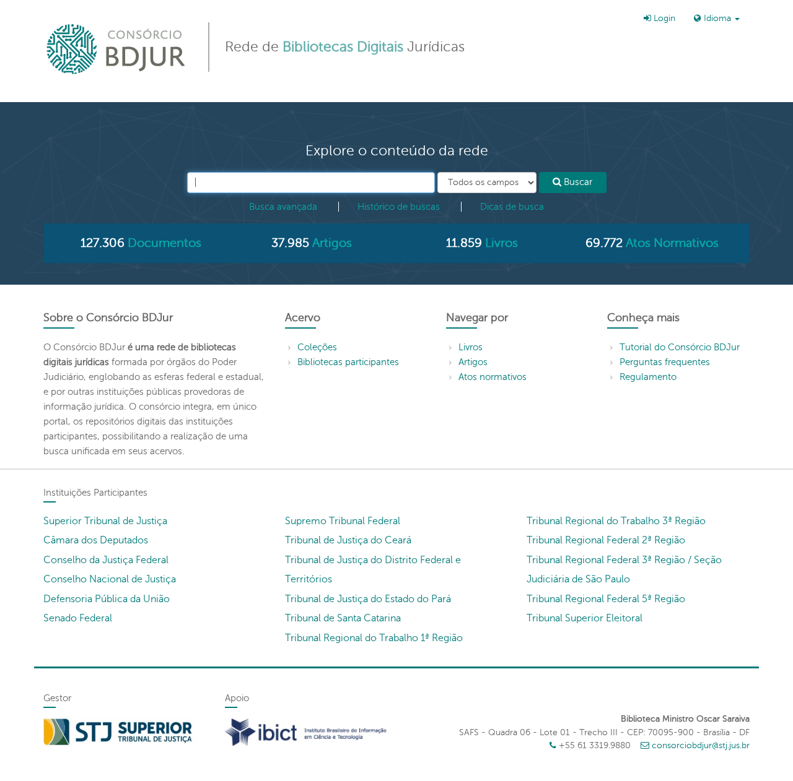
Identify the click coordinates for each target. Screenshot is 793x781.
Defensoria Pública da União (106, 599)
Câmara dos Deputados (95, 540)
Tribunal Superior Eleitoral (584, 618)
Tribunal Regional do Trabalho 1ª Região (374, 638)
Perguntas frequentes (665, 362)
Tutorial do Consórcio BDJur (680, 347)
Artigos (473, 362)
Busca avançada (283, 207)
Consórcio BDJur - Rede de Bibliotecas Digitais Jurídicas (117, 48)
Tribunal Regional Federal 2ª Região (606, 540)
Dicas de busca (512, 207)
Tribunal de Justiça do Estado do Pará (368, 599)
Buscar (576, 182)
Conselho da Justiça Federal (106, 560)
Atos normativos (492, 377)
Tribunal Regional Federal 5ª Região (606, 599)
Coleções (317, 347)
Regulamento (648, 377)
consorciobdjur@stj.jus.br (701, 745)
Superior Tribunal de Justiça (105, 521)
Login (663, 18)
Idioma (717, 18)
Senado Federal (77, 618)
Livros (470, 347)
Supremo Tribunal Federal (342, 521)
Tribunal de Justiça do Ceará (348, 540)
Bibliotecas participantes (348, 362)
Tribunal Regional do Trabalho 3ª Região (616, 521)
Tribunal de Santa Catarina (343, 618)
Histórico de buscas (398, 207)
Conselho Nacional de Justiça (109, 579)
